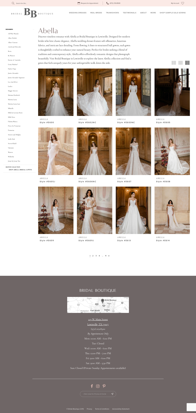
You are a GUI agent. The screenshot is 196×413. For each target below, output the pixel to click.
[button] (175, 3)
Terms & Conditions (102, 409)
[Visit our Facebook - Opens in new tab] (92, 386)
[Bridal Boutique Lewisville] (32, 12)
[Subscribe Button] (112, 394)
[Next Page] (109, 256)
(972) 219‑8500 (98, 329)
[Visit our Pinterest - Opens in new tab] (104, 386)
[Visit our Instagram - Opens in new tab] (97, 386)
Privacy (89, 409)
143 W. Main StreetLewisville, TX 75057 (98, 322)
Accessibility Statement (120, 409)
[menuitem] (88, 3)
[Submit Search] (13, 3)
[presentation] (55, 92)
